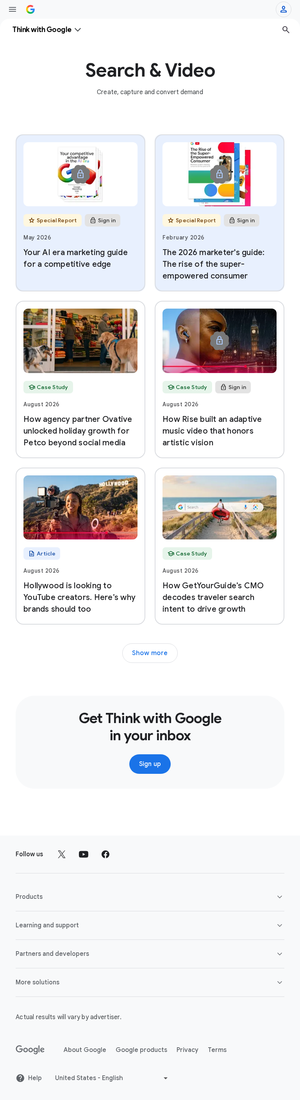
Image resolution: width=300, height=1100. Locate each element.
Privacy (187, 1050)
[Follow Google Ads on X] (61, 854)
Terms (217, 1050)
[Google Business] (30, 9)
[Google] (30, 1050)
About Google (85, 1050)
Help (35, 1078)
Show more (150, 653)
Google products (141, 1050)
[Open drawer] (12, 9)
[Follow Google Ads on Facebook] (105, 854)
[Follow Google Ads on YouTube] (83, 854)
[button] (150, 897)
